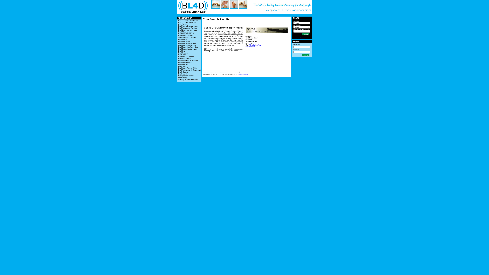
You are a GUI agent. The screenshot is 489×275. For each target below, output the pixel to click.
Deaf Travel (182, 74)
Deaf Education (184, 41)
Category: (296, 21)
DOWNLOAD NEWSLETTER (297, 10)
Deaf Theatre (183, 72)
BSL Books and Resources (188, 20)
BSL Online (182, 24)
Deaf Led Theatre (184, 59)
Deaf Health (182, 51)
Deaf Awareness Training (187, 28)
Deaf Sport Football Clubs (187, 68)
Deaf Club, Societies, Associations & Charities (187, 37)
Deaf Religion (183, 64)
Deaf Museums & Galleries (188, 60)
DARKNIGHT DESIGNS (243, 74)
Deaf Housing (183, 53)
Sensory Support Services (188, 80)
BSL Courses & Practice (187, 22)
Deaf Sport (182, 66)
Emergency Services (186, 76)
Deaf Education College (187, 43)
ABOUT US (277, 10)
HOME (268, 10)
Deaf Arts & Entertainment (188, 26)
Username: (296, 44)
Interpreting (182, 78)
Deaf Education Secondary (188, 47)
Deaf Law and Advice (186, 57)
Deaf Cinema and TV (186, 34)
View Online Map (255, 45)
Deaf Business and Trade (187, 30)
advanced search (299, 38)
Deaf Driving (182, 39)
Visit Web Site (250, 47)
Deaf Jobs (182, 55)
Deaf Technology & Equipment (189, 70)
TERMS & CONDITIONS (233, 72)
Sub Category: (297, 25)
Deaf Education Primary (187, 45)
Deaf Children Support (186, 32)
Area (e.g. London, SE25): (301, 29)
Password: (296, 49)
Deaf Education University (188, 49)
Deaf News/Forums (185, 62)
